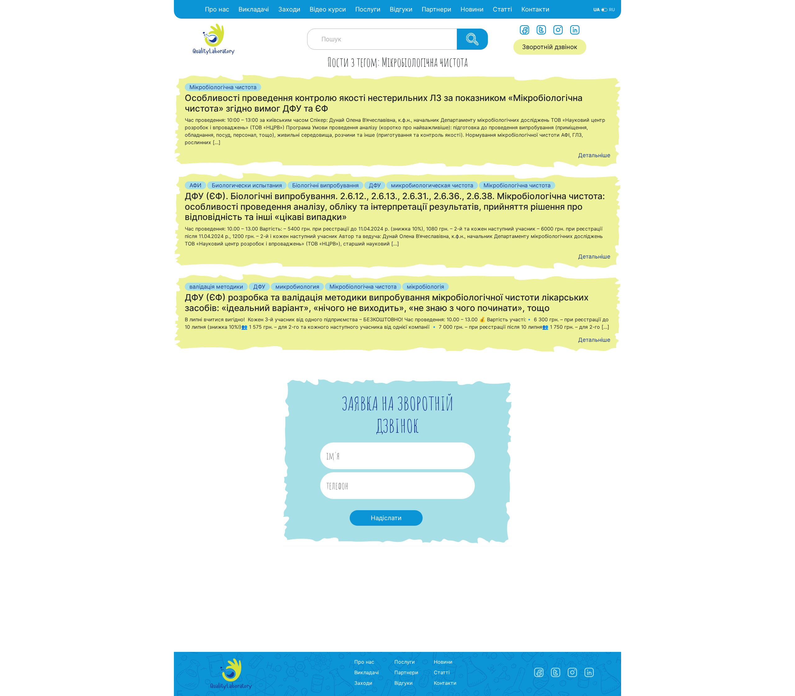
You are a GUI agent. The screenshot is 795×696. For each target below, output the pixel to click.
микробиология (297, 286)
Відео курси (328, 9)
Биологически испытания (247, 185)
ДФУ (375, 185)
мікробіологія (425, 286)
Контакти (535, 9)
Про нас (217, 9)
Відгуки (401, 9)
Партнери (436, 9)
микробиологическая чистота (432, 185)
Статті (502, 9)
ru (612, 9)
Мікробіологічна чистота (223, 87)
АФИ (195, 185)
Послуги (367, 9)
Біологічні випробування (325, 185)
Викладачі (253, 9)
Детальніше (594, 155)
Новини (472, 9)
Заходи (289, 9)
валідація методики (216, 286)
